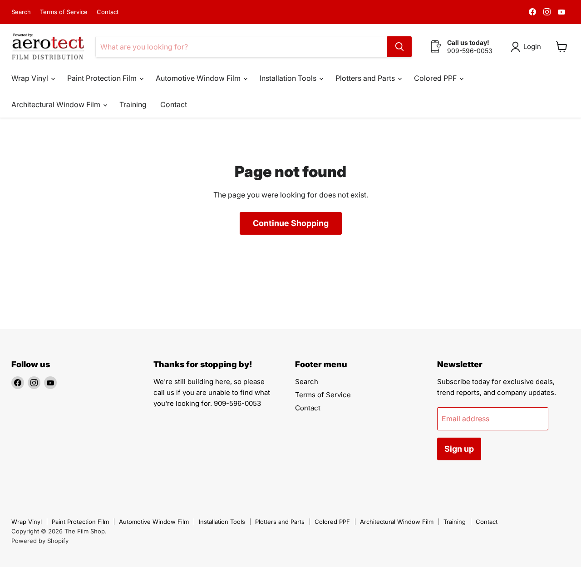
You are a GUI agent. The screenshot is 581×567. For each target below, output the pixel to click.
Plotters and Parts (366, 78)
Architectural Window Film (56, 104)
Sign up (459, 449)
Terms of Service (64, 12)
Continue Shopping (291, 223)
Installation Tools (289, 78)
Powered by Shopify (40, 540)
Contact (107, 12)
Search (21, 12)
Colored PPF (436, 78)
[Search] (399, 46)
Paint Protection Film (102, 78)
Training (133, 104)
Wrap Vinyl (30, 78)
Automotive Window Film (199, 78)
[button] (528, 46)
